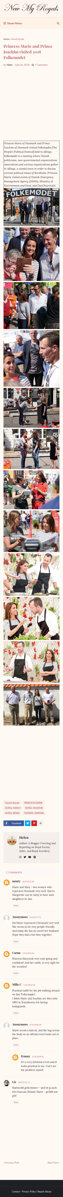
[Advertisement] (31, 103)
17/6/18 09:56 (38, 1056)
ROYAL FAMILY (13, 808)
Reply (16, 905)
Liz (14, 1082)
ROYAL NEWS (12, 813)
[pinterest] (34, 857)
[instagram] (20, 857)
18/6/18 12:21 (24, 1082)
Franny (25, 1056)
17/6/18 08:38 (35, 1025)
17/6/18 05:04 (28, 953)
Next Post (53, 1162)
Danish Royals (17, 39)
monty (16, 881)
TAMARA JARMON (34, 813)
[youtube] (29, 857)
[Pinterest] (34, 823)
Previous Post (12, 1162)
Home (6, 39)
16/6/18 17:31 (35, 917)
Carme (16, 953)
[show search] (58, 23)
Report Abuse (44, 1191)
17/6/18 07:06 (29, 985)
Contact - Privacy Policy (24, 1191)
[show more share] (40, 823)
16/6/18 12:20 (28, 881)
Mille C (17, 984)
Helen (24, 837)
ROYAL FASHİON (34, 808)
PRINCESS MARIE (33, 802)
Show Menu (14, 23)
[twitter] (25, 857)
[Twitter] (27, 823)
